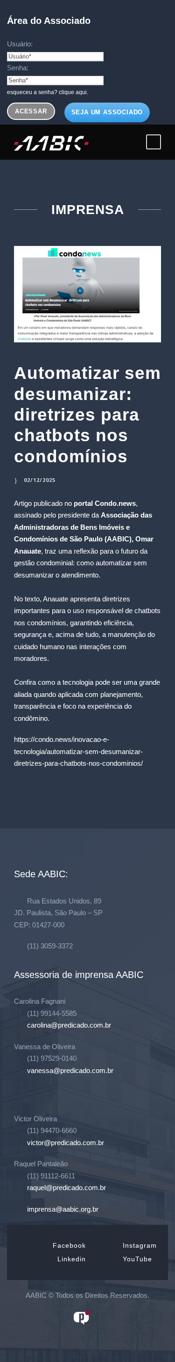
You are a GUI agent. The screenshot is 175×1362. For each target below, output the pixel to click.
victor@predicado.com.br (65, 1143)
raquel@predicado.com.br (66, 1188)
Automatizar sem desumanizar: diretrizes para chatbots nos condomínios (87, 414)
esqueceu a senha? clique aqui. (47, 92)
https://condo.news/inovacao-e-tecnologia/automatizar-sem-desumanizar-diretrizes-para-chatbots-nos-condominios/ (78, 751)
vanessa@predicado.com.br (70, 1070)
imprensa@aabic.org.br (62, 1209)
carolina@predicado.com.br (69, 1025)
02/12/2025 (40, 479)
